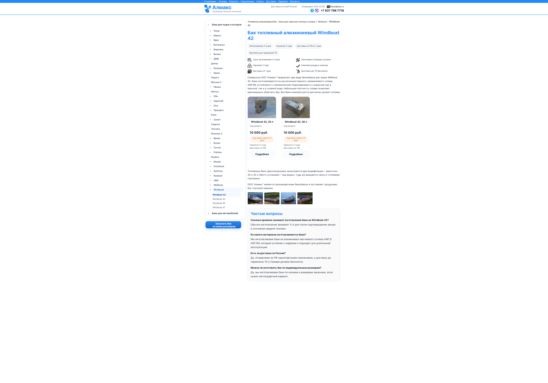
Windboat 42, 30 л (296, 121)
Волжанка (219, 44)
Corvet (217, 147)
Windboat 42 (219, 194)
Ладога (215, 77)
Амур (216, 30)
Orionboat (219, 166)
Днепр (214, 63)
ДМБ (216, 59)
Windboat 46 (219, 203)
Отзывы (223, 1)
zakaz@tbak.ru (337, 6)
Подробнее (262, 154)
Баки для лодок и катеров (226, 24)
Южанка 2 (216, 133)
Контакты (295, 1)
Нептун (215, 91)
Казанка (218, 68)
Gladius (215, 157)
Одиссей (218, 101)
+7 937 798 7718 (332, 10)
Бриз (216, 40)
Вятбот (217, 54)
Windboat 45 (219, 199)
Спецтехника (247, 1)
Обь (216, 96)
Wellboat (218, 185)
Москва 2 (216, 82)
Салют (217, 119)
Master (217, 161)
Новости (233, 1)
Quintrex (218, 171)
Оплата (260, 1)
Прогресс (219, 110)
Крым (217, 73)
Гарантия (283, 1)
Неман (217, 87)
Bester (217, 138)
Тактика (215, 129)
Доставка (271, 1)
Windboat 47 (219, 207)
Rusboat (218, 175)
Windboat (219, 189)
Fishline (218, 152)
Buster (217, 143)
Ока (216, 105)
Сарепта (215, 124)
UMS (216, 180)
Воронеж (218, 49)
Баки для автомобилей (225, 213)
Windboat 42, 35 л (262, 121)
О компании (210, 1)
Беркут (217, 35)
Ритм (213, 115)
